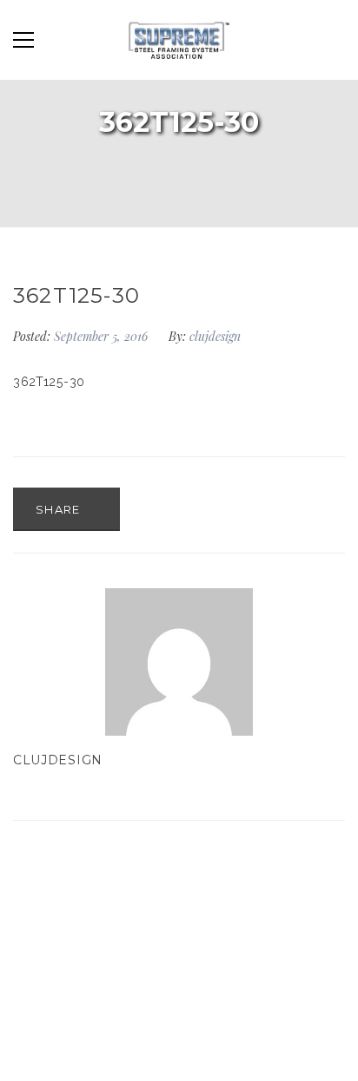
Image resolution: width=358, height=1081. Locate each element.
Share (60, 509)
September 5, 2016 (102, 336)
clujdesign (215, 336)
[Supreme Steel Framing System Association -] (179, 40)
